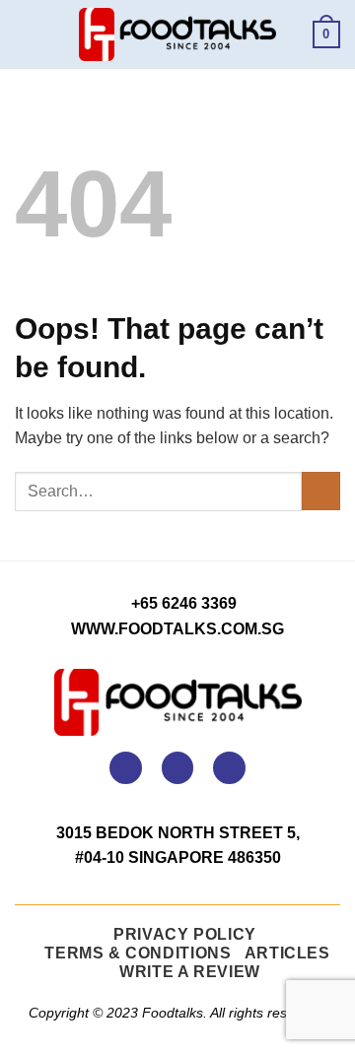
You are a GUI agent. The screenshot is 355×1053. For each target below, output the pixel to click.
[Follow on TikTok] (229, 768)
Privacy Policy (184, 934)
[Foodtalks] (177, 34)
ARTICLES (287, 953)
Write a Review (189, 971)
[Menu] (26, 34)
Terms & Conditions (137, 953)
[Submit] (321, 491)
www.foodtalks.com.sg (177, 629)
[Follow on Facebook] (125, 768)
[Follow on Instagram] (178, 768)
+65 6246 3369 (184, 603)
